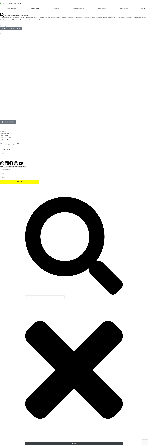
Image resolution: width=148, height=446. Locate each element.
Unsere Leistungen (77, 8)
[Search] (2, 15)
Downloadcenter (123, 8)
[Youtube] (20, 163)
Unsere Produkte (11, 8)
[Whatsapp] (2, 163)
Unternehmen (101, 8)
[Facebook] (11, 163)
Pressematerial (6, 149)
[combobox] (45, 297)
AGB (3, 153)
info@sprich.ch (4, 140)
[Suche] (74, 294)
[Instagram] (16, 163)
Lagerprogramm (35, 8)
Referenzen (56, 8)
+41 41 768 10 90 (7, 137)
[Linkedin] (7, 163)
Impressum (5, 157)
